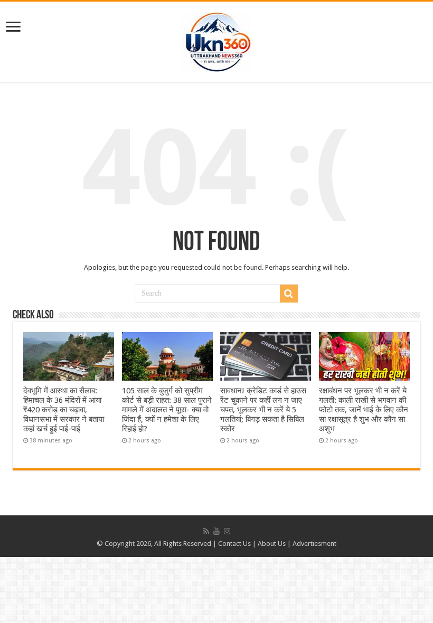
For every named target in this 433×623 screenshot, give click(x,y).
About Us (272, 544)
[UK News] (216, 40)
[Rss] (206, 531)
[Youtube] (216, 531)
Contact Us (234, 544)
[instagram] (227, 531)
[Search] (289, 294)
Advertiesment (314, 544)
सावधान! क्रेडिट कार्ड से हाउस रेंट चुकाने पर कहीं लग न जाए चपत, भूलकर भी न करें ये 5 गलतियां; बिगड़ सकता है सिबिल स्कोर (263, 409)
